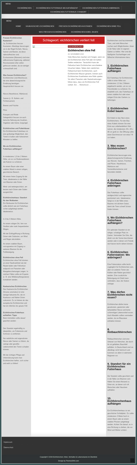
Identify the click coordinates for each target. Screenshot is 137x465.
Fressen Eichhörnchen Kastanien (75, 26)
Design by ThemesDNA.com (68, 461)
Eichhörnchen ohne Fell (109, 26)
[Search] (133, 21)
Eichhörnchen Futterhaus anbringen (101, 8)
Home (18, 26)
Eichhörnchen (24, 8)
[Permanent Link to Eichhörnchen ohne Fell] (49, 58)
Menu (8, 4)
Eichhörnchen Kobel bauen (84, 32)
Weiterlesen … (85, 85)
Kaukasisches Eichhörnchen (40, 26)
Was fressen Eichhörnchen (52, 32)
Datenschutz (8, 447)
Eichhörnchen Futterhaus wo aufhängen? (57, 8)
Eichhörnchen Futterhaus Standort (68, 12)
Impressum (8, 442)
